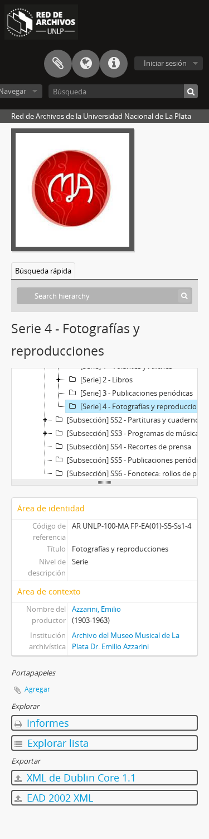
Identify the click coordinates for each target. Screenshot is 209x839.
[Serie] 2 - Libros (106, 380)
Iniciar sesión (165, 63)
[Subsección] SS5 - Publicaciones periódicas (137, 460)
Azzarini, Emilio (96, 609)
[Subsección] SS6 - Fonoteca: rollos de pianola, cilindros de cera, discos (137, 473)
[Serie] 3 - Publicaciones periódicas (136, 393)
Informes (46, 723)
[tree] (104, 424)
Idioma (86, 64)
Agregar (37, 689)
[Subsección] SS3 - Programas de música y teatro (137, 433)
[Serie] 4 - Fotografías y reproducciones (144, 406)
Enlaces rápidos (114, 64)
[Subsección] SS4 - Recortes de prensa (129, 447)
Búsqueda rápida (43, 271)
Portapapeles (58, 64)
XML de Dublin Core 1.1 (80, 777)
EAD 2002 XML (58, 797)
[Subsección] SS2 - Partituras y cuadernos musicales (137, 420)
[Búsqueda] (191, 91)
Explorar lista (57, 743)
